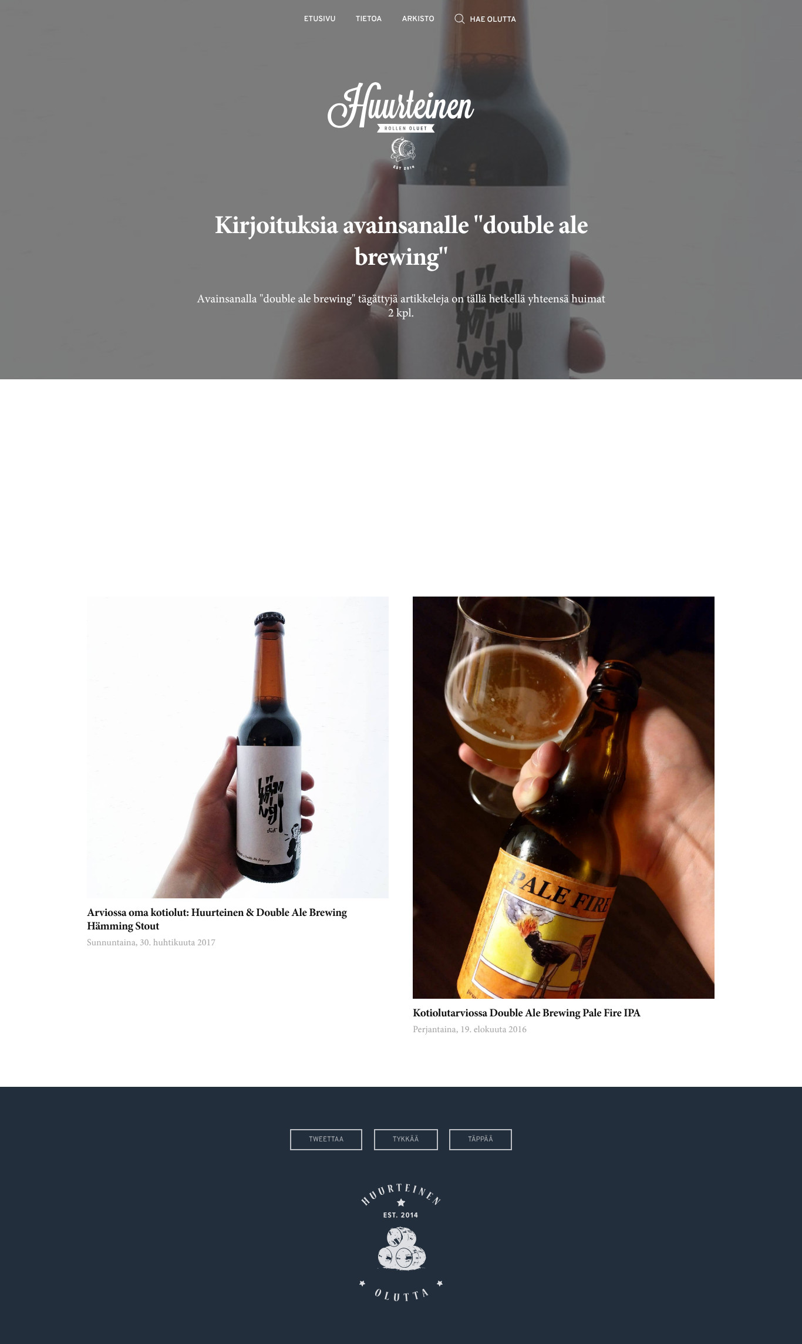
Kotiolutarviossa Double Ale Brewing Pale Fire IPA (527, 1014)
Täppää (480, 1139)
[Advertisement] (401, 479)
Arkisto (418, 19)
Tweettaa (326, 1139)
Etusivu (320, 19)
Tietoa (369, 19)
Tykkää (406, 1139)
